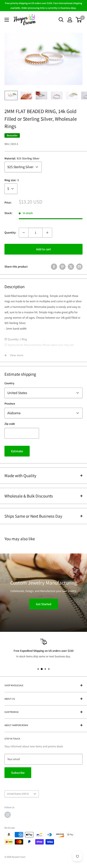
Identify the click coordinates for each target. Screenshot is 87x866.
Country (9, 383)
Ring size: (11, 180)
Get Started (43, 604)
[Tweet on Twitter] (71, 267)
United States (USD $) (18, 793)
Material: (21, 158)
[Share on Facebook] (54, 267)
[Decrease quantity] (23, 232)
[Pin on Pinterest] (62, 267)
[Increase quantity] (47, 232)
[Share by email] (79, 267)
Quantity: (10, 232)
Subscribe (18, 773)
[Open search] (61, 19)
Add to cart (43, 249)
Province (9, 403)
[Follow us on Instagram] (7, 815)
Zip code (9, 424)
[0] (79, 19)
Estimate (17, 451)
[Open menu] (6, 19)
